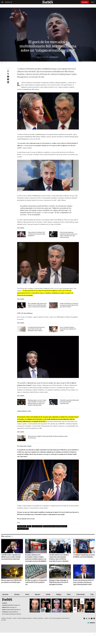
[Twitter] (8, 73)
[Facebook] (8, 76)
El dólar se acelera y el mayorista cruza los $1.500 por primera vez (36, 582)
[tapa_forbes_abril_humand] (45, 605)
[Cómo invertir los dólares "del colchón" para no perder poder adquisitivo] (21, 234)
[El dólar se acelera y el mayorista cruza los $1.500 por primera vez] (36, 571)
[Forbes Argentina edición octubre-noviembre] (78, 605)
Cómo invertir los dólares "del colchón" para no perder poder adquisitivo (36, 234)
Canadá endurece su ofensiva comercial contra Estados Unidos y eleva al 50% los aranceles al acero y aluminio (59, 558)
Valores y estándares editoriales (25, 618)
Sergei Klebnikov (53, 57)
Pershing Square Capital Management (55, 526)
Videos (69, 594)
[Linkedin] (8, 82)
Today (92, 594)
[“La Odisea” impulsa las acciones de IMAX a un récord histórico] (84, 546)
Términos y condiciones (38, 618)
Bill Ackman (21, 526)
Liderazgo (17, 594)
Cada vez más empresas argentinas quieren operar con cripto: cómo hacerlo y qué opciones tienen (68, 235)
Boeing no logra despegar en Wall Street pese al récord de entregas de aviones (58, 582)
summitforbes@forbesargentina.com (13, 609)
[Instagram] (89, 618)
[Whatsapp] (8, 71)
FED (29, 526)
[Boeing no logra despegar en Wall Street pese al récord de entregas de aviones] (60, 571)
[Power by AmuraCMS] (91, 622)
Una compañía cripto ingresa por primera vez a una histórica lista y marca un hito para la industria (37, 305)
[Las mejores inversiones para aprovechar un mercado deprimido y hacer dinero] (21, 329)
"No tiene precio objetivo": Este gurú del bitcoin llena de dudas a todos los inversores (48, 437)
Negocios (37, 594)
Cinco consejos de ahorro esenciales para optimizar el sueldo (68, 329)
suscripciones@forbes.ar (13, 611)
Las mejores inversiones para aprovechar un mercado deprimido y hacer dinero (36, 329)
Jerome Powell (37, 526)
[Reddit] (8, 79)
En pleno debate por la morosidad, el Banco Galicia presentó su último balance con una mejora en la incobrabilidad (35, 558)
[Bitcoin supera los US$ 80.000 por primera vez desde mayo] (12, 571)
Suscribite (84, 2)
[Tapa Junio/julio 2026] (34, 605)
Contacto (15, 618)
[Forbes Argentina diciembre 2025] (67, 605)
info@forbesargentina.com (11, 607)
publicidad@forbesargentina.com (13, 605)
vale (26, 317)
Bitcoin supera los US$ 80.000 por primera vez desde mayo (11, 581)
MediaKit (4, 618)
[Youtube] (91, 618)
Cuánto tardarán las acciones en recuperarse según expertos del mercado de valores (69, 305)
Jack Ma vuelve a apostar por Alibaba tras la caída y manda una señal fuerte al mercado (11, 557)
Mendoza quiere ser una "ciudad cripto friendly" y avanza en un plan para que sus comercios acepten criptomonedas (37, 403)
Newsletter (9, 618)
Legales (46, 618)
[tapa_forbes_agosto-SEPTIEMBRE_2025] (89, 605)
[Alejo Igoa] (56, 605)
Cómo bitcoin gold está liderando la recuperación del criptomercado (69, 402)
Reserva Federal (23, 528)
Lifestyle (48, 594)
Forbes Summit (80, 594)
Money (27, 594)
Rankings (58, 594)
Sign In (92, 2)
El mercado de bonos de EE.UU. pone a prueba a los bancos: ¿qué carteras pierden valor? (83, 582)
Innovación (5, 594)
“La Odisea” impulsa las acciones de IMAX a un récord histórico (84, 556)
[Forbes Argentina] (48, 2)
